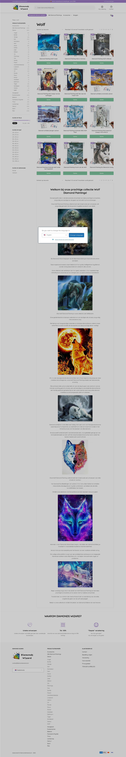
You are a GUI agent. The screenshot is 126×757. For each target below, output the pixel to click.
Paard (15, 62)
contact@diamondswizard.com (19, 1)
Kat (15, 39)
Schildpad (16, 86)
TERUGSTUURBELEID (88, 666)
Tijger (15, 84)
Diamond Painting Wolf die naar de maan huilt (75, 94)
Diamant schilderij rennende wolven (102, 94)
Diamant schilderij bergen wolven (48, 130)
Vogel (15, 33)
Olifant (16, 52)
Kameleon (16, 41)
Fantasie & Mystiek (17, 99)
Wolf (15, 90)
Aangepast (15, 93)
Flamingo (16, 56)
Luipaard (16, 67)
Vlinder (16, 37)
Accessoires (15, 25)
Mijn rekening (102, 9)
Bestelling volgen (87, 654)
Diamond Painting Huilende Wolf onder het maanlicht (48, 168)
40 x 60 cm (15, 148)
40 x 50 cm (15, 145)
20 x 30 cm (15, 137)
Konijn (15, 77)
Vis (15, 54)
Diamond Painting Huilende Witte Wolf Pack (75, 131)
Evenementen (16, 95)
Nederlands (21, 670)
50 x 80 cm (15, 156)
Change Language (76, 235)
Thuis (13, 20)
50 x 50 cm (15, 150)
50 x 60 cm (15, 152)
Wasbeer (16, 79)
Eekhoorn (16, 81)
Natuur (14, 106)
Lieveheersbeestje (19, 64)
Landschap (15, 104)
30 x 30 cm (15, 139)
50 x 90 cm (15, 159)
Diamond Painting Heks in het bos (75, 59)
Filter (14, 123)
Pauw (15, 75)
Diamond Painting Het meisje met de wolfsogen (48, 94)
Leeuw (15, 69)
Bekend (14, 97)
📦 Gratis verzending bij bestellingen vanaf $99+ (63, 1)
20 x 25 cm (15, 134)
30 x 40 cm (15, 141)
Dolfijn (15, 47)
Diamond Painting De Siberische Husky (101, 167)
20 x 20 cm (15, 132)
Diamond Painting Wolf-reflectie (101, 59)
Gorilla (15, 60)
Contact (111, 9)
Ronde (14, 170)
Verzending (85, 657)
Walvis (15, 88)
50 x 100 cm (15, 161)
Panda (15, 73)
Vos (15, 58)
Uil (14, 71)
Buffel (15, 35)
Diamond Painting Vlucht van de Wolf (75, 167)
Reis (13, 111)
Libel (15, 50)
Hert (15, 43)
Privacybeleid (86, 663)
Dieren (14, 30)
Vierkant (14, 173)
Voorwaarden (86, 660)
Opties (48, 63)
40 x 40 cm (15, 143)
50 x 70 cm (15, 154)
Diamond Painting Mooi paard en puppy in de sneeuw (102, 131)
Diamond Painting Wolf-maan (49, 59)
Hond (15, 45)
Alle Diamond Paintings (18, 28)
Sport (13, 108)
